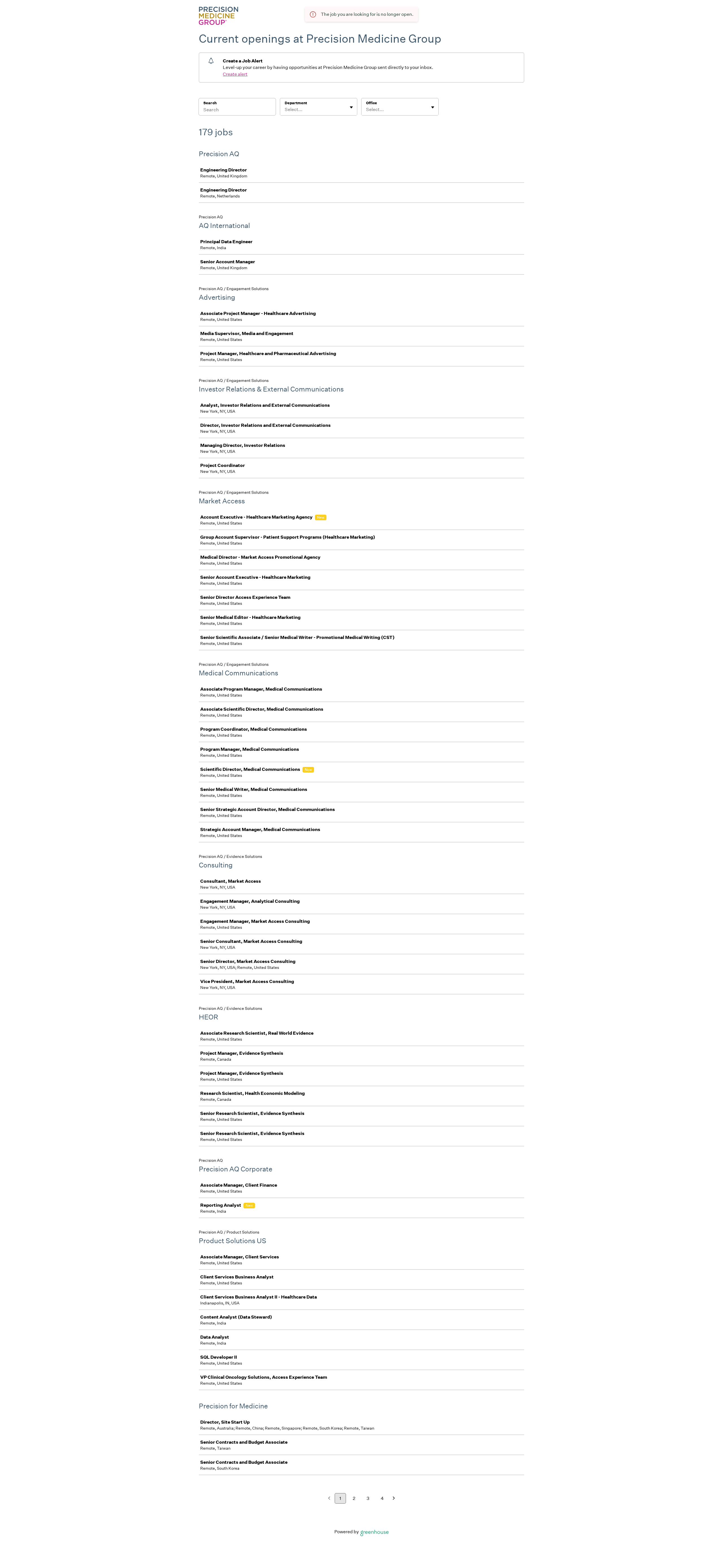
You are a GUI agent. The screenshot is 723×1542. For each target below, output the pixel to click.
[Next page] (394, 1498)
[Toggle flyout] (351, 107)
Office (371, 103)
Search (210, 103)
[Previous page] (329, 1498)
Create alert (235, 74)
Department (296, 103)
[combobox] (285, 109)
